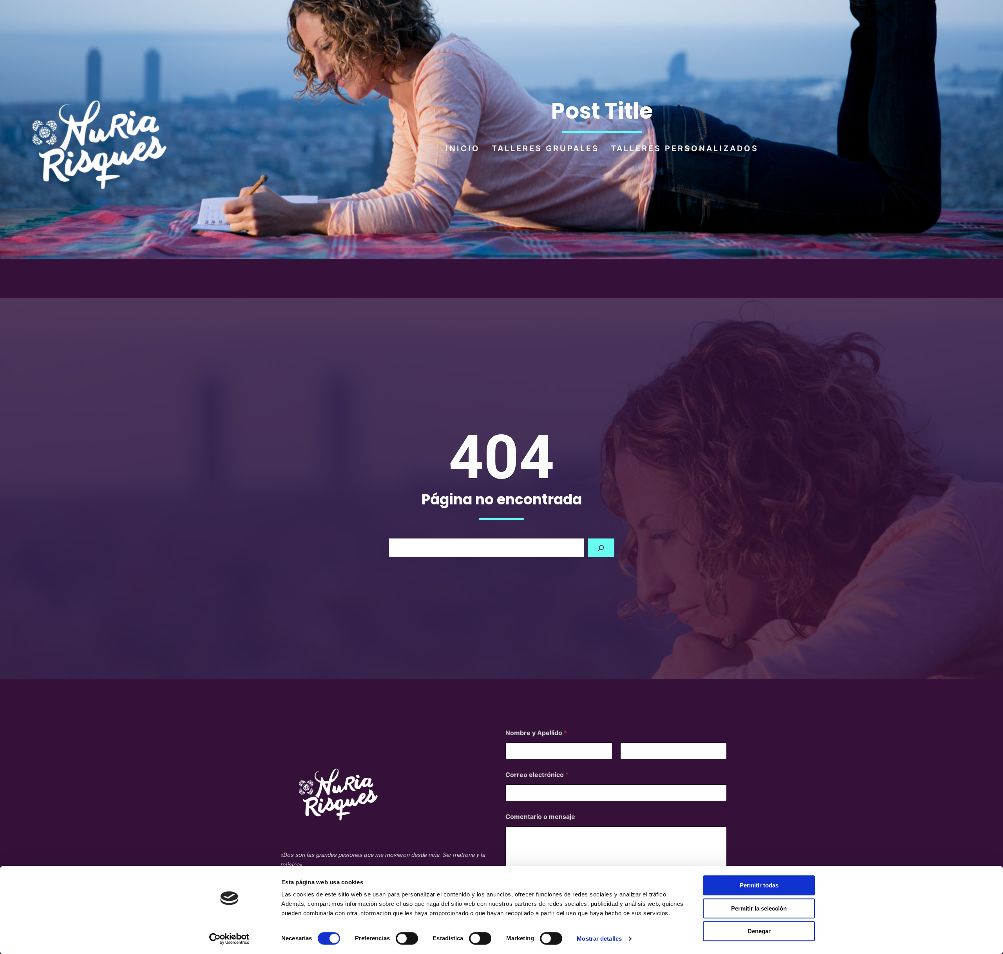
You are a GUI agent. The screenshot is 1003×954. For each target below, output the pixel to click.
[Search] (601, 547)
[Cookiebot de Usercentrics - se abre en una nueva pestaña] (229, 939)
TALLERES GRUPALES (545, 148)
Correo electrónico (536, 775)
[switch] (407, 938)
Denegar (759, 931)
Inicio (462, 148)
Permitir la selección (759, 908)
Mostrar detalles (599, 938)
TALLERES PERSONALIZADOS (685, 148)
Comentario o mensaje (540, 816)
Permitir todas (759, 885)
